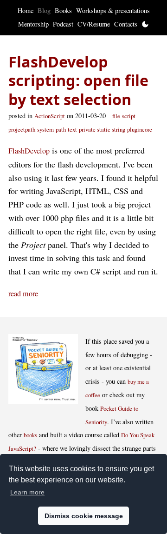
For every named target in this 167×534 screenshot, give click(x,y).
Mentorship (33, 24)
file (116, 116)
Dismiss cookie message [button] (84, 516)
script (128, 116)
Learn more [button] (27, 492)
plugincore (139, 129)
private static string (102, 129)
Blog (44, 10)
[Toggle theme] (145, 24)
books (30, 435)
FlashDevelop (29, 151)
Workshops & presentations (113, 10)
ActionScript (49, 116)
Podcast (63, 24)
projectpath (21, 129)
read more (23, 293)
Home (25, 10)
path (61, 129)
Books (63, 10)
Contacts (125, 24)
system (45, 129)
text (72, 129)
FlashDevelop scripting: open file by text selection (78, 80)
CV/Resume (93, 24)
